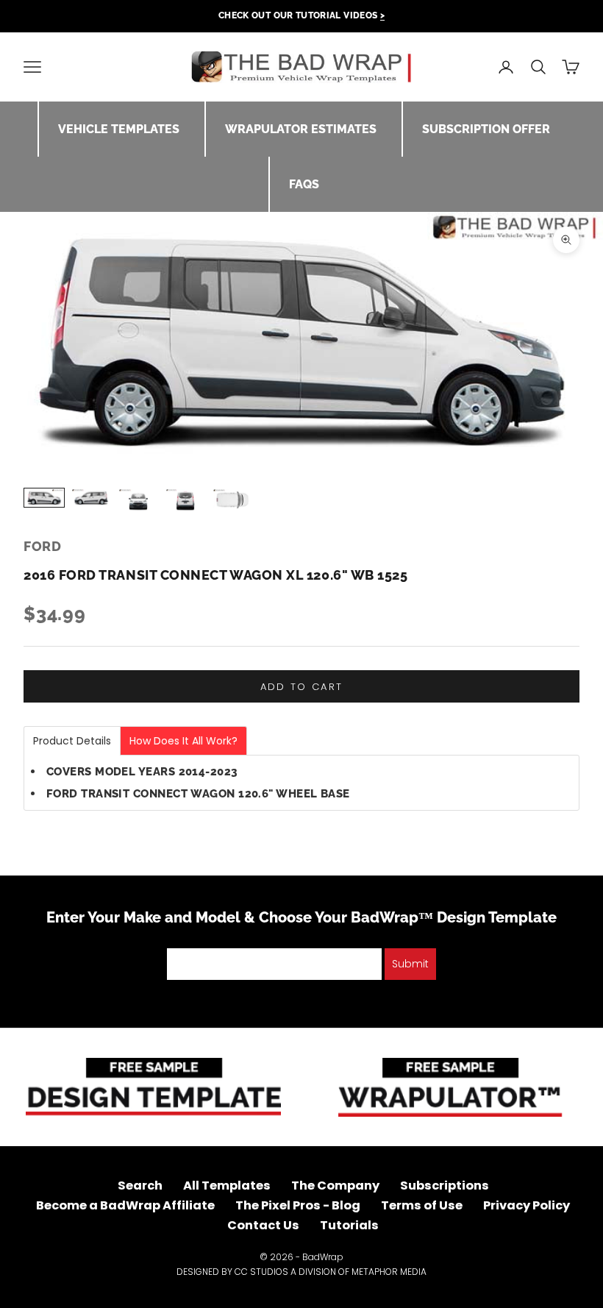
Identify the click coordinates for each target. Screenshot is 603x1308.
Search (140, 1185)
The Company (335, 1185)
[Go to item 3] (138, 500)
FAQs (304, 184)
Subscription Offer (486, 129)
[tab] (72, 741)
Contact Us (263, 1225)
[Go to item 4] (185, 500)
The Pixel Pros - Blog (297, 1205)
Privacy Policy (526, 1205)
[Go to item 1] (44, 497)
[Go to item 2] (91, 497)
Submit (410, 963)
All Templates (227, 1185)
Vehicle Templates (118, 129)
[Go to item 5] (232, 500)
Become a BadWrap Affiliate (125, 1205)
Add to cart (301, 687)
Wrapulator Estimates (301, 129)
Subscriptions (444, 1185)
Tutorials (349, 1225)
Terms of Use (422, 1205)
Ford (42, 546)
